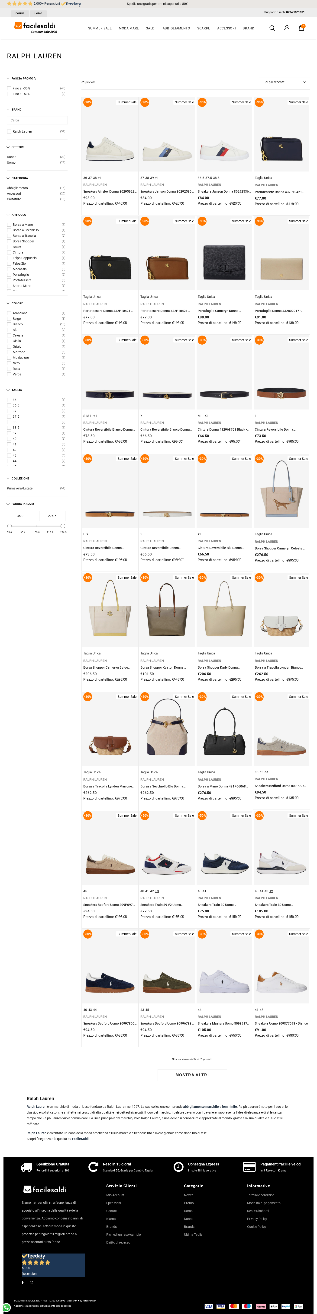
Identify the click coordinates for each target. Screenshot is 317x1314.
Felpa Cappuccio (25, 258)
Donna (11, 157)
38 (14, 422)
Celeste (18, 335)
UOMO (38, 13)
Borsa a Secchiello (26, 230)
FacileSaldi (80, 1139)
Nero (16, 363)
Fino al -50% (21, 94)
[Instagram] (31, 1282)
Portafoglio (21, 274)
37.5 (16, 416)
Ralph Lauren (22, 131)
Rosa (16, 369)
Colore (17, 303)
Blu (15, 330)
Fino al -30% (21, 88)
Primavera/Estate (19, 488)
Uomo (11, 162)
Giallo (17, 341)
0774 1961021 (295, 12)
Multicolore (21, 357)
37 (14, 411)
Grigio (17, 346)
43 (14, 455)
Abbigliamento (17, 188)
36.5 (16, 405)
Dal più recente (274, 82)
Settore (18, 147)
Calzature (14, 199)
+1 (100, 178)
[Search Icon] (272, 28)
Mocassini (20, 269)
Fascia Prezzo (23, 504)
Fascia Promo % (24, 78)
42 (14, 450)
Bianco (18, 324)
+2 (271, 891)
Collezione (20, 478)
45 (85, 891)
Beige (17, 319)
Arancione (20, 313)
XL (142, 416)
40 (14, 439)
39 (14, 433)
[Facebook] (22, 1282)
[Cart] (301, 29)
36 (14, 400)
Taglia (17, 390)
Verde (17, 374)
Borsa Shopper (23, 241)
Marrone (19, 352)
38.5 (16, 427)
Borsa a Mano (23, 224)
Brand (16, 109)
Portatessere (22, 280)
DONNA (20, 13)
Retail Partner (89, 1300)
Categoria (20, 178)
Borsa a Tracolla (24, 236)
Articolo (19, 214)
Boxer (17, 247)
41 (14, 444)
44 (14, 461)
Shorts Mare (21, 286)
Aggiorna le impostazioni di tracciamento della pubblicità (42, 1305)
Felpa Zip (19, 263)
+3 (157, 891)
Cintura (18, 252)
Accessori (14, 193)
